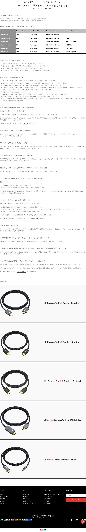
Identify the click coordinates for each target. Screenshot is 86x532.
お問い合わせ (48, 496)
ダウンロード (4, 503)
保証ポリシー (26, 494)
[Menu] (62, 2)
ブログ (2, 494)
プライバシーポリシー (29, 503)
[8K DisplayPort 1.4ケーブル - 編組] (43, 360)
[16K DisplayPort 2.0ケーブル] (43, 399)
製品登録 (2, 499)
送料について (26, 496)
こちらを (25, 123)
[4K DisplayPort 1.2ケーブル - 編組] (43, 321)
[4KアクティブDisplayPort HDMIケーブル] (43, 439)
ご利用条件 (47, 499)
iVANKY (84, 524)
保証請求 (2, 501)
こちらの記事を (34, 218)
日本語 (47, 2)
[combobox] (46, 2)
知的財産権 (47, 503)
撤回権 (25, 501)
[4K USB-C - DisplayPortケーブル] (43, 478)
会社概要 (46, 501)
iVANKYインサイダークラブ (52, 494)
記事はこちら (41, 21)
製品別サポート (4, 496)
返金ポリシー (26, 499)
